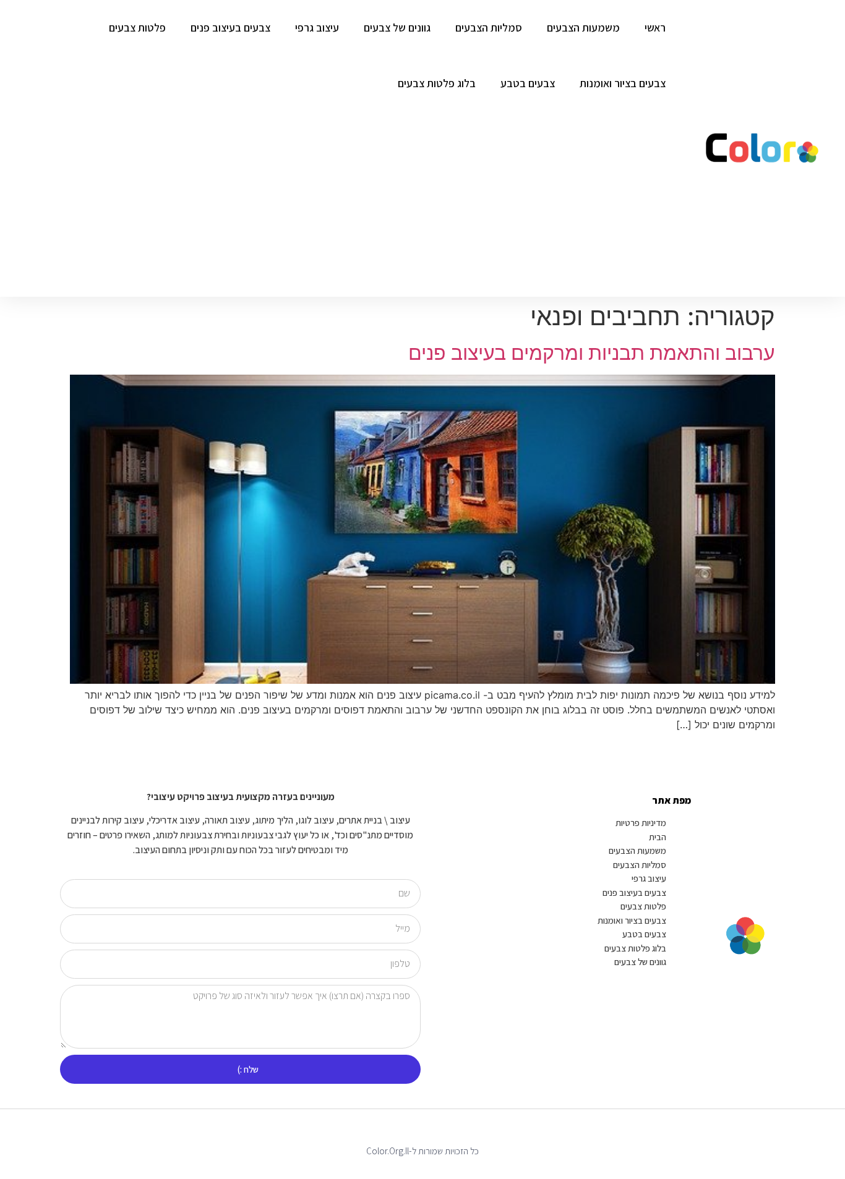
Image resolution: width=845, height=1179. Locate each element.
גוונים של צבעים (397, 27)
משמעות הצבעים (583, 27)
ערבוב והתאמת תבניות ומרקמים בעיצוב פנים (591, 353)
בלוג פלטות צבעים (437, 83)
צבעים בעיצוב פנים (230, 27)
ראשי (655, 27)
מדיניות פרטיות (641, 822)
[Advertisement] (339, 204)
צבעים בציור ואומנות (623, 83)
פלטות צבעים (137, 27)
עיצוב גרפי (317, 27)
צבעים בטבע (527, 83)
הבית (657, 837)
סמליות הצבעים (488, 27)
